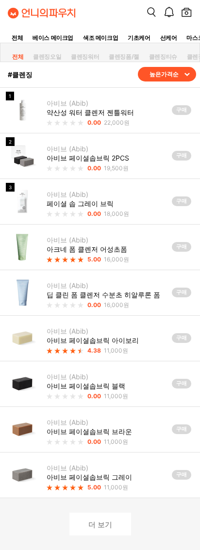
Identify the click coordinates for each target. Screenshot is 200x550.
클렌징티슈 (163, 56)
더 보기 (100, 524)
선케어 (168, 37)
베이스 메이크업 (53, 37)
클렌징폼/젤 (124, 56)
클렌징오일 (47, 56)
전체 (17, 37)
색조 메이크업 (100, 37)
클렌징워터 (85, 56)
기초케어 (139, 37)
